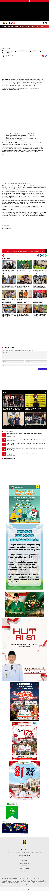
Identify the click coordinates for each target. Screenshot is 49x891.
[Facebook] (38, 255)
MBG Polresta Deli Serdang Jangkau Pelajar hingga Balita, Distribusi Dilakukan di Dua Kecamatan (23, 286)
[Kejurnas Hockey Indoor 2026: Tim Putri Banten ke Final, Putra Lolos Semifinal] (9, 308)
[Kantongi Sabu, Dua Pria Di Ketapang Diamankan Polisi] (35, 400)
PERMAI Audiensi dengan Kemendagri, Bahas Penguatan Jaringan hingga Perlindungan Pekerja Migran (26, 444)
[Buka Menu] (43, 23)
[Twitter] (41, 255)
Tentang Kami (24, 860)
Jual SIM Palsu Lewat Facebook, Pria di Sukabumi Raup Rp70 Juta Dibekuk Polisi (24, 301)
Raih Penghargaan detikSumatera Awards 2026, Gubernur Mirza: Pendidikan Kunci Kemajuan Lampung (23, 272)
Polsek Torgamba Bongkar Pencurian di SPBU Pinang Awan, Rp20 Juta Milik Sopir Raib (13, 426)
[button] (46, 23)
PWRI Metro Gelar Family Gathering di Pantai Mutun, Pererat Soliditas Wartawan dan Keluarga (25, 434)
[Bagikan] (46, 56)
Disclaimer (24, 865)
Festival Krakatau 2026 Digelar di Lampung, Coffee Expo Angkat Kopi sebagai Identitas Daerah (8, 272)
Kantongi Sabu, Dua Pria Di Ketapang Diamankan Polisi (33, 409)
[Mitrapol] (9, 22)
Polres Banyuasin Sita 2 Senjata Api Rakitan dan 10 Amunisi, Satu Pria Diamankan (12, 409)
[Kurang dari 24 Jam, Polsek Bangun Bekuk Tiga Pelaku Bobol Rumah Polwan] (35, 418)
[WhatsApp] (46, 255)
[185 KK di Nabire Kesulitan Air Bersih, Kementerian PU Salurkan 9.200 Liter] (9, 294)
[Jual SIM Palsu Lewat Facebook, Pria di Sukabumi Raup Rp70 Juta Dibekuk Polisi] (24, 294)
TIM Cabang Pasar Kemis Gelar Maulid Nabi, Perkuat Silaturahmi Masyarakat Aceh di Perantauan (25, 453)
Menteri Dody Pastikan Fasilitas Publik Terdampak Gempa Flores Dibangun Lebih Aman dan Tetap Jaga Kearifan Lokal (9, 286)
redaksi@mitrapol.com (26, 855)
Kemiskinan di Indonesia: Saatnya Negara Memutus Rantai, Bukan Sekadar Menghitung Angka (23, 315)
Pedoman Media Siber (24, 863)
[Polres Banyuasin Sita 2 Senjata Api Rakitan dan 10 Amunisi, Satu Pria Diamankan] (13, 400)
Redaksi (24, 858)
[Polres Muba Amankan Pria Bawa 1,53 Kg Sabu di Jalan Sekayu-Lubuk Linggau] (40, 294)
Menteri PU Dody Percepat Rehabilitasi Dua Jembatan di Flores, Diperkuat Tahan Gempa (39, 286)
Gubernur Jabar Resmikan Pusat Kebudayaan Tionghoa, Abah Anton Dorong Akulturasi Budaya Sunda (26, 449)
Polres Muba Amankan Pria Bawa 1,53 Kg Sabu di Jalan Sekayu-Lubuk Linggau (38, 301)
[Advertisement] (24, 11)
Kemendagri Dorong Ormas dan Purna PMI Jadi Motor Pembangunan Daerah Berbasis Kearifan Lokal (39, 272)
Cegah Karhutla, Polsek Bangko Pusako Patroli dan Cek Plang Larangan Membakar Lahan (39, 315)
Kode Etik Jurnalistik (24, 868)
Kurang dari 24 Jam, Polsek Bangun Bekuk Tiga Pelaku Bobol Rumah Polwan (35, 426)
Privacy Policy (24, 871)
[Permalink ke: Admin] (3, 55)
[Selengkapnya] (45, 392)
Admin (6, 55)
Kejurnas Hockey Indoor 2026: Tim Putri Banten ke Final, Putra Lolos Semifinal (9, 315)
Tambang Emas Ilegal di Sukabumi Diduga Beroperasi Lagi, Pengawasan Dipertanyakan (26, 439)
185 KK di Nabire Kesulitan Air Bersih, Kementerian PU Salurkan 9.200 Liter (8, 301)
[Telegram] (43, 255)
